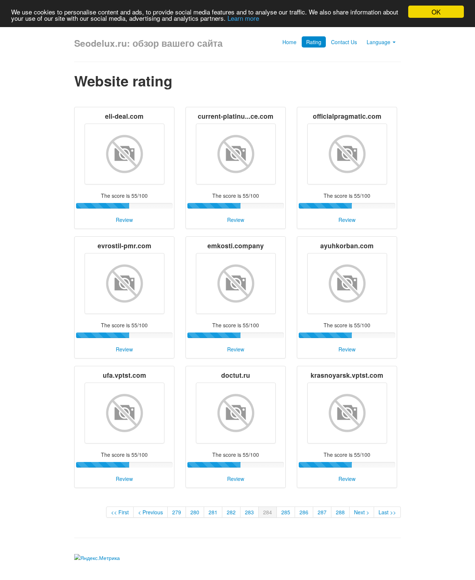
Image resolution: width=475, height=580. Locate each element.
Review (124, 219)
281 (213, 512)
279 (176, 512)
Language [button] (379, 42)
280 (194, 512)
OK (436, 11)
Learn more (243, 18)
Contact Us (344, 42)
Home (289, 42)
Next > (361, 512)
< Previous (150, 512)
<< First (120, 512)
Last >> (387, 512)
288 (340, 512)
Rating (313, 42)
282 (231, 512)
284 (267, 512)
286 (303, 512)
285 (285, 512)
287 (322, 512)
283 (249, 512)
